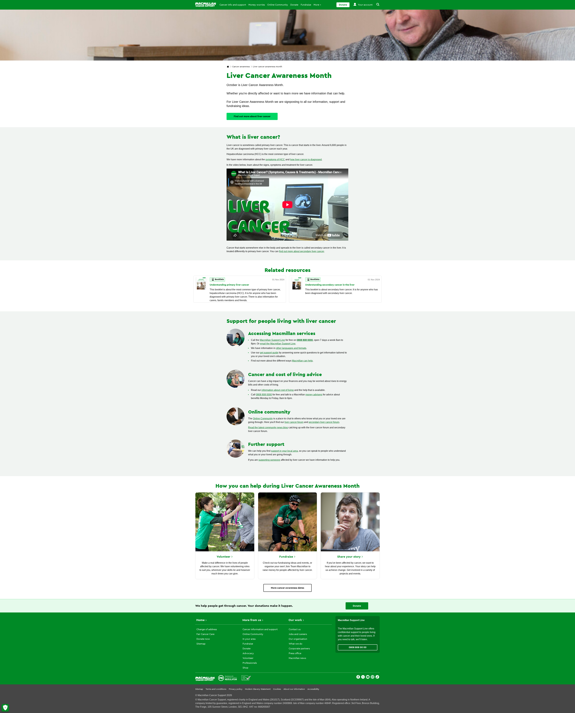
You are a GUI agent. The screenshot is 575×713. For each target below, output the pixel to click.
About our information (294, 689)
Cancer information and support (260, 629)
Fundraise (306, 5)
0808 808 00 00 (357, 647)
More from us (251, 620)
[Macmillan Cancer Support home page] (228, 66)
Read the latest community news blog (268, 427)
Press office (295, 653)
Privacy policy (235, 689)
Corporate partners (299, 648)
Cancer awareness (241, 67)
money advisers (313, 394)
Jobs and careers (298, 634)
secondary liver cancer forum (324, 422)
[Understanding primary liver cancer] (201, 289)
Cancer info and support (233, 5)
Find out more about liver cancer (252, 116)
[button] (376, 4)
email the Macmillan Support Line (277, 343)
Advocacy (248, 653)
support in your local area (284, 451)
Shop (245, 668)
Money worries (256, 5)
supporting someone (269, 460)
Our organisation (298, 639)
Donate (294, 5)
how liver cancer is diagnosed (306, 159)
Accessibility (313, 689)
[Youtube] (368, 677)
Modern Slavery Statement (258, 689)
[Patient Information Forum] (246, 678)
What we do (295, 644)
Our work (295, 620)
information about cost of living (277, 390)
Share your (349, 556)
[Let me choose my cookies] (5, 708)
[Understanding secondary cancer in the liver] (297, 289)
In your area (249, 639)
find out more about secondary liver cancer (301, 251)
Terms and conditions (216, 689)
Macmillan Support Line (272, 340)
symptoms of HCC (275, 159)
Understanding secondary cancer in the (329, 285)
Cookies (277, 689)
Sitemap (200, 644)
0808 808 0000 (305, 340)
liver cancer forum (294, 422)
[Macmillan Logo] (205, 4)
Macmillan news (297, 658)
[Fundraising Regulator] (227, 678)
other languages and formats (291, 348)
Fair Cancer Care (205, 634)
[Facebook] (358, 677)
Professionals (250, 663)
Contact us (295, 629)
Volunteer (248, 658)
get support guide (269, 352)
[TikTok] (377, 677)
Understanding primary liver (229, 285)
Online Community (277, 5)
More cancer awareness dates (287, 588)
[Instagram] (372, 677)
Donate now (203, 639)
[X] (363, 677)
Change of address (206, 629)
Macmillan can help (302, 360)
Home (200, 620)
